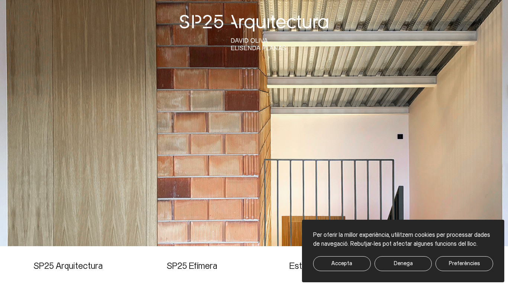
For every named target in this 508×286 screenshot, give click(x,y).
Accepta (341, 263)
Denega (403, 263)
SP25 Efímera (192, 266)
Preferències (464, 263)
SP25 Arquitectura (68, 266)
